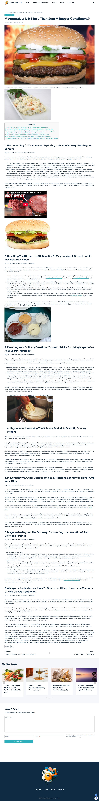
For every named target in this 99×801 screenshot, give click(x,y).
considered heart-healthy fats (54, 278)
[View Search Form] (93, 3)
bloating (7, 646)
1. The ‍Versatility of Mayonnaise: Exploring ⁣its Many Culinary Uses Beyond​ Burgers (26, 127)
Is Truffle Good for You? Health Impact (84, 653)
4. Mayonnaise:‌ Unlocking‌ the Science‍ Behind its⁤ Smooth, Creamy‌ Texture (24, 133)
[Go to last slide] (4, 682)
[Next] (95, 682)
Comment (8, 717)
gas (12, 646)
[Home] (5, 12)
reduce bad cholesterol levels (81, 278)
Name (7, 737)
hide (34, 124)
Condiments (8, 15)
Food (13, 15)
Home (27, 3)
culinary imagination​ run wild (72, 580)
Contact (71, 3)
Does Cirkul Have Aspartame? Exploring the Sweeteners (37, 688)
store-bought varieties (76, 296)
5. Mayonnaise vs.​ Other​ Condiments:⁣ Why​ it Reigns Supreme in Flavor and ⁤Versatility (27, 135)
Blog (46, 790)
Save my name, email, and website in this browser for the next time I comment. (80, 735)
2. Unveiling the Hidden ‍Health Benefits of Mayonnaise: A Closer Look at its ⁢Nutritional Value (29, 129)
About (62, 3)
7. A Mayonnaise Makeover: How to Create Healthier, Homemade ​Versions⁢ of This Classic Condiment (31, 138)
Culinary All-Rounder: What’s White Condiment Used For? (61, 688)
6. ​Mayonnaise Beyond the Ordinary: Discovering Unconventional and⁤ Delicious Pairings (28, 136)
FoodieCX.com (9, 22)
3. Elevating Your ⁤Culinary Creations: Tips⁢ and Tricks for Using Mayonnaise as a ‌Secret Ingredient (30, 131)
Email (38, 737)
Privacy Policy (56, 798)
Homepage (38, 790)
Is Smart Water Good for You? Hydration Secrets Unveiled (20, 653)
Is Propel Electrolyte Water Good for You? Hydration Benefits (86, 688)
